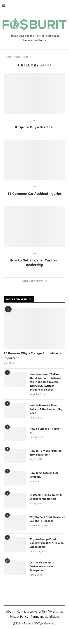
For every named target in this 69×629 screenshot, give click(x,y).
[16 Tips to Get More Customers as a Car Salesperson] (15, 568)
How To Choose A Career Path (45, 430)
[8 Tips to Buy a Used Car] (34, 93)
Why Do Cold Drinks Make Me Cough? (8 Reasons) (47, 519)
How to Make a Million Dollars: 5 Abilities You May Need (46, 409)
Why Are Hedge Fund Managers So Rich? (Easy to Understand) (46, 542)
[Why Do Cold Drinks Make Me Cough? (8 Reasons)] (15, 522)
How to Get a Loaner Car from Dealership (34, 262)
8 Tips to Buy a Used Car (34, 127)
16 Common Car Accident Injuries (35, 193)
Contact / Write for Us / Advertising (40, 611)
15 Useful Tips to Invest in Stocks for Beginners (46, 496)
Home (7, 56)
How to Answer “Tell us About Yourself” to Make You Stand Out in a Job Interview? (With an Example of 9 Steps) (45, 381)
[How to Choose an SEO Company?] (15, 478)
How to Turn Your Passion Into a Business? (45, 452)
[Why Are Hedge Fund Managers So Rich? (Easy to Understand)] (15, 544)
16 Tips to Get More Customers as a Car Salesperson (41, 566)
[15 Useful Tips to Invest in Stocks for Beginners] (15, 500)
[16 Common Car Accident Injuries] (34, 160)
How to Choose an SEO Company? (43, 474)
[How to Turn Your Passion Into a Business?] (15, 456)
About (10, 611)
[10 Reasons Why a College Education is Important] (34, 328)
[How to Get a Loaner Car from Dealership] (34, 226)
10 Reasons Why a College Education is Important (32, 355)
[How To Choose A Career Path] (15, 434)
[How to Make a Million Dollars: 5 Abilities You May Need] (15, 410)
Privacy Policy (19, 617)
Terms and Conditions (45, 617)
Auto (17, 56)
